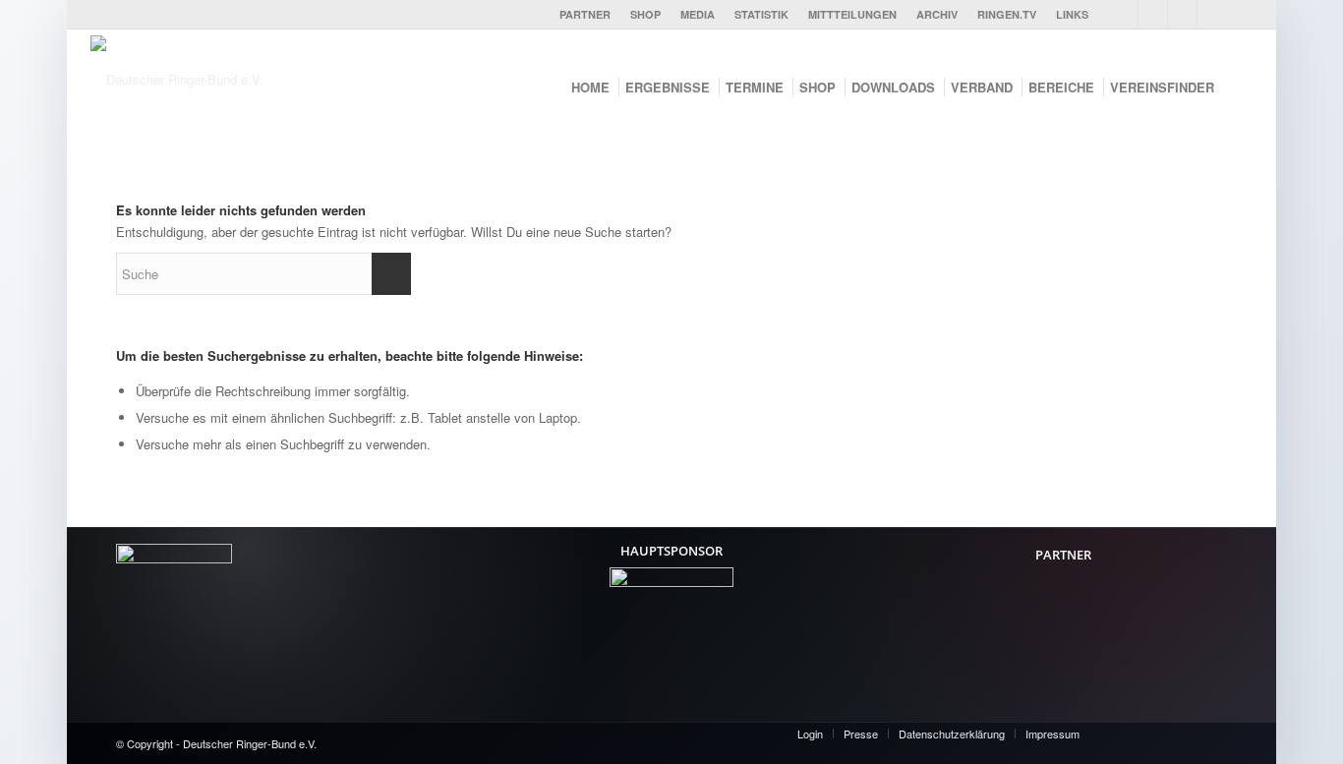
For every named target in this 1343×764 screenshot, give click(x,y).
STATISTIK (761, 14)
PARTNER (585, 14)
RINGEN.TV (1006, 14)
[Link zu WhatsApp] (1212, 14)
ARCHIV (937, 14)
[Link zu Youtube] (1153, 14)
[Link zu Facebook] (1123, 14)
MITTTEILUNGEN (852, 14)
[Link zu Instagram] (1182, 14)
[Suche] (1241, 87)
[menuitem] (585, 15)
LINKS (1072, 14)
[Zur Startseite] (237, 84)
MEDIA (697, 14)
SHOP (645, 14)
